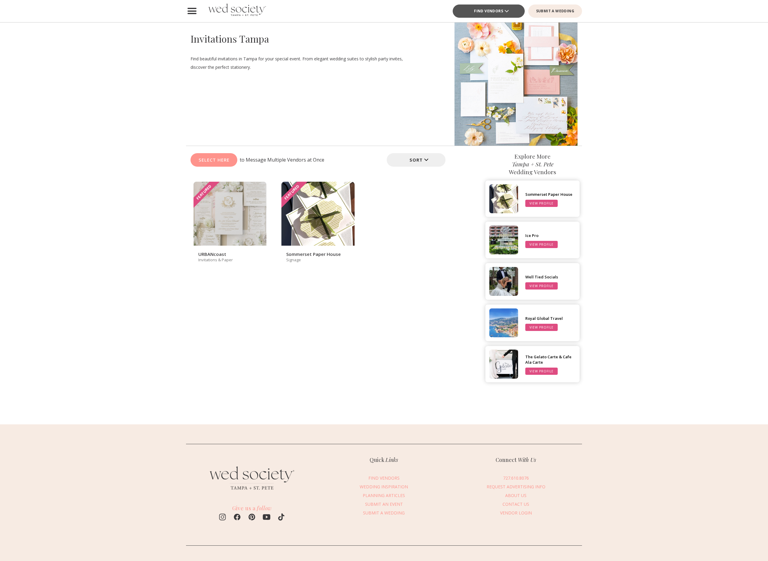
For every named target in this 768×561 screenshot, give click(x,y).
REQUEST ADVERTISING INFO (516, 487)
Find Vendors (488, 11)
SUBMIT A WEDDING (555, 11)
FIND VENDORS (384, 478)
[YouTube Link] (266, 518)
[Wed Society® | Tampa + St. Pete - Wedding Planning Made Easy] (237, 11)
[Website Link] (252, 492)
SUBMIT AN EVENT (384, 504)
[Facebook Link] (237, 518)
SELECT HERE (214, 160)
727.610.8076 (516, 478)
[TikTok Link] (281, 518)
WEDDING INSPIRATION (384, 487)
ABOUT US (515, 495)
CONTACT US (515, 504)
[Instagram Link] (222, 518)
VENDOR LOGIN (516, 513)
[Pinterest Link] (251, 518)
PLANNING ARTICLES (384, 495)
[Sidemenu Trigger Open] (192, 11)
